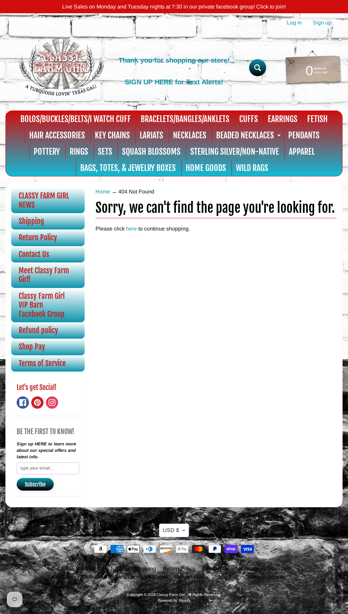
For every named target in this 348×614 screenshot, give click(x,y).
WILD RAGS (252, 168)
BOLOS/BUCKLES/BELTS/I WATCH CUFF (75, 119)
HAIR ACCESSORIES (57, 135)
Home (102, 191)
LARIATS (151, 135)
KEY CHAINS (112, 135)
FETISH (317, 119)
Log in (294, 22)
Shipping (31, 221)
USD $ (171, 530)
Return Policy (38, 237)
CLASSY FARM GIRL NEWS (44, 200)
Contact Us (34, 254)
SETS (105, 152)
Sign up (322, 22)
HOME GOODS (206, 168)
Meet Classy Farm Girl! (44, 275)
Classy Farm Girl (171, 595)
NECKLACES (189, 135)
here (131, 229)
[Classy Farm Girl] (61, 67)
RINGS (79, 152)
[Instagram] (52, 402)
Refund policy (38, 330)
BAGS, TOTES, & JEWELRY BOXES (128, 168)
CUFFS (248, 119)
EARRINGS (282, 119)
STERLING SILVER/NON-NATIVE (234, 152)
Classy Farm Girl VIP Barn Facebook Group (42, 305)
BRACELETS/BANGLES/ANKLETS (185, 119)
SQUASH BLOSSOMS (151, 152)
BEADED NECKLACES (249, 136)
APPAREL (302, 152)
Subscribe (35, 484)
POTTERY (47, 152)
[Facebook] (23, 402)
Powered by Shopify (174, 600)
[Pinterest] (37, 402)
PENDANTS (303, 135)
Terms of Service (42, 363)
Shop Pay (32, 346)
